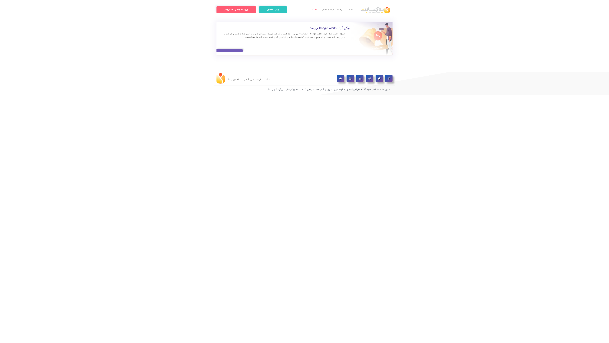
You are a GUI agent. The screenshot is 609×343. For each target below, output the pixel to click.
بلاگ (314, 9)
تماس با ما (233, 79)
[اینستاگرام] (350, 78)
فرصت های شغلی (252, 79)
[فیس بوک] (389, 78)
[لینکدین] (359, 78)
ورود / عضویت (327, 9)
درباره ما (341, 9)
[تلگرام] (369, 78)
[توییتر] (379, 78)
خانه (351, 9)
